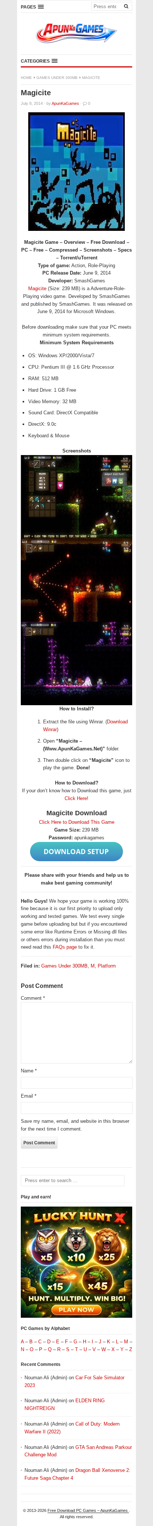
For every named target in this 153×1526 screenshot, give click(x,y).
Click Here (76, 798)
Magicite (37, 288)
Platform (107, 966)
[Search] (125, 5)
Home (26, 78)
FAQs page (65, 947)
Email (28, 1096)
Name (29, 1071)
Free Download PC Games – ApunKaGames (88, 1510)
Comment (33, 998)
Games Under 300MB (57, 78)
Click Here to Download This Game (76, 822)
